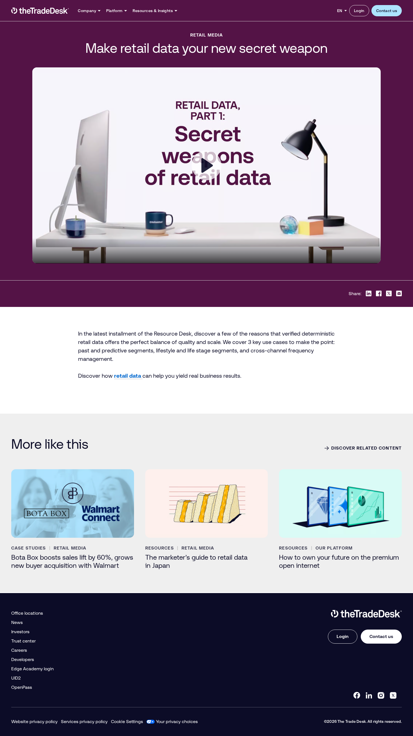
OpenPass (21, 687)
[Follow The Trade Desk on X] (393, 695)
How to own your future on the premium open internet (339, 561)
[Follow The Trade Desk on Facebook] (356, 695)
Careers (19, 650)
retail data (128, 375)
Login (359, 10)
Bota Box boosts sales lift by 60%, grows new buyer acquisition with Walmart (72, 561)
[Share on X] (389, 293)
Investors (20, 631)
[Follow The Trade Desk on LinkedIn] (369, 695)
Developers (22, 659)
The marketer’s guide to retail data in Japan (196, 561)
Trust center (23, 641)
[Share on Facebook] (379, 293)
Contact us (386, 10)
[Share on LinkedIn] (368, 293)
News (17, 622)
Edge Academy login (32, 668)
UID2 (16, 678)
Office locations (27, 613)
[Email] (399, 293)
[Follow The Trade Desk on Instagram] (381, 695)
